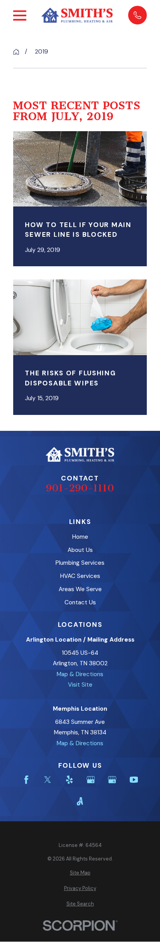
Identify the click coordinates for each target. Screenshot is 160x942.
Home (80, 537)
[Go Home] (16, 52)
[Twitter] (47, 779)
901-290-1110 (80, 488)
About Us (80, 550)
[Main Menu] (19, 15)
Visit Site (80, 685)
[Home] (77, 15)
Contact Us (80, 602)
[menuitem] (80, 873)
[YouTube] (134, 779)
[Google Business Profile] (91, 779)
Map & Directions (80, 674)
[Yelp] (69, 779)
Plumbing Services (80, 563)
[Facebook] (26, 779)
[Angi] (80, 801)
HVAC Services (80, 576)
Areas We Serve (80, 589)
